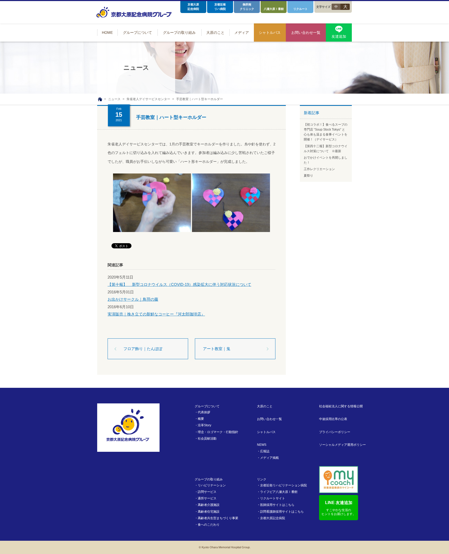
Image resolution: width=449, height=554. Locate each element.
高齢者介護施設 (209, 505)
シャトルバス (266, 432)
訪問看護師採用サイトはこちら (282, 511)
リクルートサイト (272, 498)
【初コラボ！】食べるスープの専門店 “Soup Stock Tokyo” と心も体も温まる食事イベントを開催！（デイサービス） (325, 132)
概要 (201, 419)
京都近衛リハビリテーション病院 (283, 485)
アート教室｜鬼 (216, 348)
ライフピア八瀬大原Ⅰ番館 (279, 492)
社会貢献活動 (207, 438)
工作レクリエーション (319, 169)
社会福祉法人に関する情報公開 (341, 406)
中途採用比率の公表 (333, 419)
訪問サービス (207, 492)
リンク (261, 479)
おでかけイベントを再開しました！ (325, 160)
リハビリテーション (212, 485)
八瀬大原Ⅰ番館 (274, 8)
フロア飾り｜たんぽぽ (142, 348)
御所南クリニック (247, 6)
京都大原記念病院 (193, 6)
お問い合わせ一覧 (269, 419)
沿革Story (204, 425)
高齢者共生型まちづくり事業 (218, 518)
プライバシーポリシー (334, 432)
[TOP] (100, 99)
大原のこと (265, 406)
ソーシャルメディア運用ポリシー (342, 445)
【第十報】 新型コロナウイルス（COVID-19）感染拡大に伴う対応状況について (179, 284)
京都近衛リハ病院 (220, 6)
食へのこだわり (209, 524)
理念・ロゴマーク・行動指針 (218, 432)
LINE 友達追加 (338, 508)
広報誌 (264, 451)
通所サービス (207, 498)
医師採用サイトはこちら (277, 505)
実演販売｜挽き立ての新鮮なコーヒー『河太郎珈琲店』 (156, 314)
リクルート (300, 8)
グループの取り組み (209, 479)
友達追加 (339, 36)
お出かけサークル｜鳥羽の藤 (133, 299)
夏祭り (308, 175)
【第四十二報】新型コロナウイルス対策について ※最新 (325, 148)
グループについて (207, 406)
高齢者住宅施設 (209, 511)
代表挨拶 (204, 412)
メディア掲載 (269, 458)
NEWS (261, 445)
